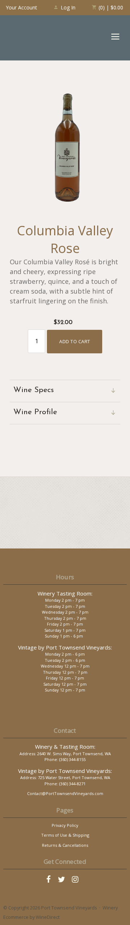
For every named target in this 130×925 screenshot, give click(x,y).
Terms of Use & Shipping (65, 835)
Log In (68, 7)
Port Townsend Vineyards (32, 38)
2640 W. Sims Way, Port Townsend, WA (74, 753)
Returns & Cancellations (65, 845)
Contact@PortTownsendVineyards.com (65, 793)
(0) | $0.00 (110, 7)
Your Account (21, 7)
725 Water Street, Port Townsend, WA (74, 777)
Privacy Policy (65, 825)
